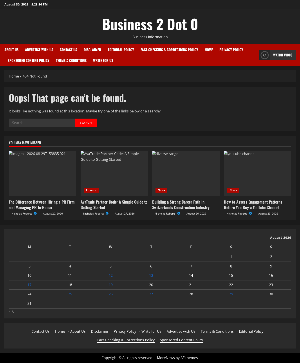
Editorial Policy (121, 49)
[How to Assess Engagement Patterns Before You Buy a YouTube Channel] (257, 173)
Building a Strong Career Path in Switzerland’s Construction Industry (181, 204)
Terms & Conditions (71, 60)
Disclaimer (92, 49)
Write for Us (103, 60)
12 (111, 275)
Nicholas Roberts (22, 213)
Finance (91, 190)
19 (111, 284)
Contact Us (68, 49)
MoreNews (166, 357)
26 (111, 294)
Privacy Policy (231, 49)
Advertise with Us (39, 49)
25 (70, 294)
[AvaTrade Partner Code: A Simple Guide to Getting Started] (114, 173)
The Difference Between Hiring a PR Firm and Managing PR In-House (42, 204)
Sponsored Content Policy (28, 60)
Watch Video (282, 55)
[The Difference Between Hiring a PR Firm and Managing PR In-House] (42, 173)
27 (151, 294)
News (161, 190)
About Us (11, 49)
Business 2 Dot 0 (150, 23)
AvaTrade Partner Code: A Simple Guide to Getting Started (114, 204)
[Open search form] (254, 55)
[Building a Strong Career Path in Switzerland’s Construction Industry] (186, 173)
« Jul (12, 311)
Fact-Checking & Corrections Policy (169, 49)
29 (231, 294)
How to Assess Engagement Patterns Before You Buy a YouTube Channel (253, 204)
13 (151, 275)
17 (29, 284)
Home (209, 49)
